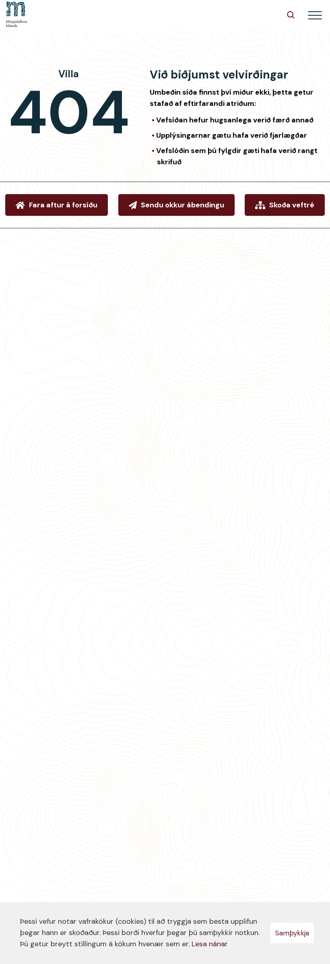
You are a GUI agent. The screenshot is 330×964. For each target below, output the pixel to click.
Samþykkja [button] (292, 933)
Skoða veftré (291, 205)
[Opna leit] (291, 15)
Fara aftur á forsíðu (63, 205)
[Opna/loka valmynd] (315, 15)
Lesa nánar (210, 944)
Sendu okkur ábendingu (182, 205)
